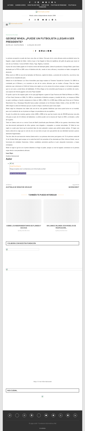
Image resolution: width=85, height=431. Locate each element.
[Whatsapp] (49, 2)
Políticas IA (72, 5)
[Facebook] (29, 2)
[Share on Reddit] (44, 51)
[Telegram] (52, 2)
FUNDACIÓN (42, 7)
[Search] (78, 25)
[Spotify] (46, 2)
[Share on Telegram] (48, 51)
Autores (10, 5)
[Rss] (55, 2)
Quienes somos (20, 5)
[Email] (43, 2)
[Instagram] (35, 2)
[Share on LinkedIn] (41, 51)
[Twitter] (32, 2)
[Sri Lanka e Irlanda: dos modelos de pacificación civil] (61, 211)
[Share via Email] (50, 51)
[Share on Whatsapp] (46, 51)
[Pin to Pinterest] (39, 51)
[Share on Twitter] (37, 51)
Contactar (45, 5)
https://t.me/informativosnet (42, 381)
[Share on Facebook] (35, 51)
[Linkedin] (38, 2)
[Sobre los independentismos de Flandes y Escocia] (23, 211)
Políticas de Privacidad (58, 5)
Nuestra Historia (33, 5)
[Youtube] (39, 415)
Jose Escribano (19, 45)
